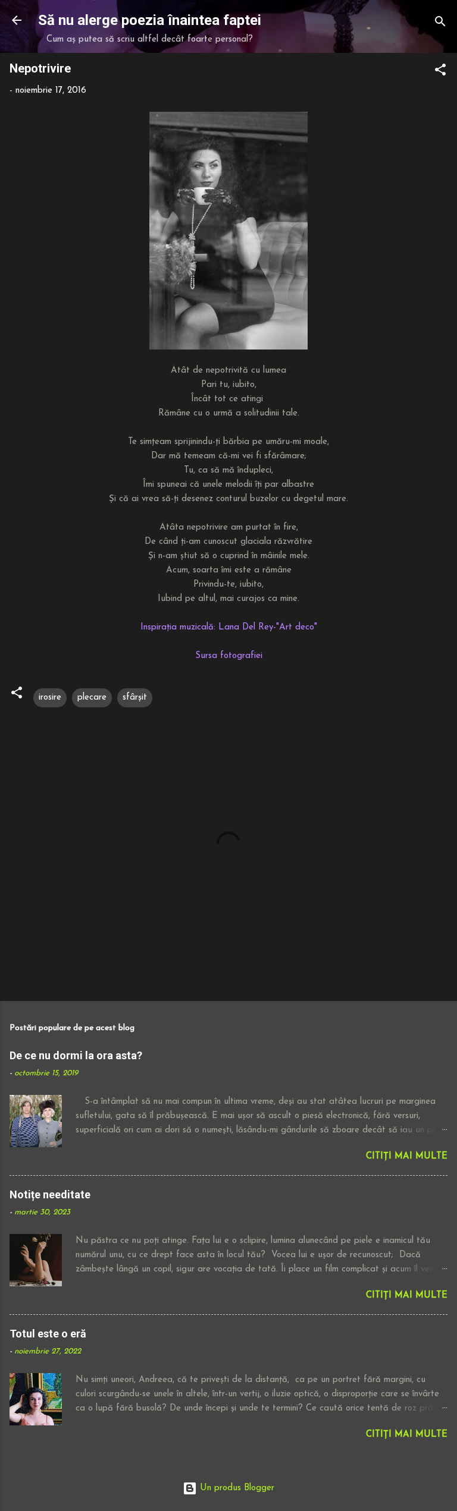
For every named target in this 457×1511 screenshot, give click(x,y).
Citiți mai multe (406, 1156)
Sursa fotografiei (228, 655)
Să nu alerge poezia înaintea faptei (149, 20)
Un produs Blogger (235, 1488)
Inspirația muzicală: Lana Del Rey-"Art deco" (228, 627)
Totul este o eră (48, 1333)
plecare (92, 697)
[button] (440, 72)
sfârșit (135, 697)
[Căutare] (440, 24)
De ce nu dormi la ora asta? (76, 1055)
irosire (50, 697)
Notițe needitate (50, 1194)
